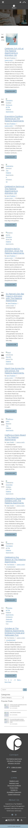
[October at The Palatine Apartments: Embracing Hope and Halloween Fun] (8, 616)
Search (4, 689)
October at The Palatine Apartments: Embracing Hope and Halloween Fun (14, 631)
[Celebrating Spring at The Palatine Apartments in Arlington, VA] (8, 173)
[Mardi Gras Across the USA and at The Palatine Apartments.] (8, 358)
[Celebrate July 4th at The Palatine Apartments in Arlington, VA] (8, 39)
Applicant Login (14, 783)
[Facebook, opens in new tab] (12, 814)
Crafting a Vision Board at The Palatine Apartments (15, 437)
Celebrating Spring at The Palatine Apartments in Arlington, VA (14, 189)
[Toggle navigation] (3, 2)
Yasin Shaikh (10, 442)
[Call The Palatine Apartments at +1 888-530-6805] (25, 2)
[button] (21, 2)
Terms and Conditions (14, 785)
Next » (19, 680)
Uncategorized (10, 567)
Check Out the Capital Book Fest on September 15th (18, 705)
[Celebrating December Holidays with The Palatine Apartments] (8, 487)
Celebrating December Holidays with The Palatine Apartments (15, 500)
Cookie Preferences (14, 794)
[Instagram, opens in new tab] (15, 814)
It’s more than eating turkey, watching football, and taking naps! (17, 721)
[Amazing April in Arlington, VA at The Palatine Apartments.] (8, 238)
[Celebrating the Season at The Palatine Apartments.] (8, 547)
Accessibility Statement (14, 792)
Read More (9, 91)
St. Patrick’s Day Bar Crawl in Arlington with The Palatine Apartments (15, 297)
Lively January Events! (15, 712)
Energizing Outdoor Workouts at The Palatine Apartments (14, 118)
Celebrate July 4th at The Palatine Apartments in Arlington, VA (14, 51)
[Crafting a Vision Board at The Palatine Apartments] (8, 425)
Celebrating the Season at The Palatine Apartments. (15, 559)
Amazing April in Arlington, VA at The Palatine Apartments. (14, 251)
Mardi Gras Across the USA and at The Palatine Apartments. (14, 370)
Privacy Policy (14, 788)
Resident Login (14, 781)
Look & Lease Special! (14, 826)
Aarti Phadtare (11, 58)
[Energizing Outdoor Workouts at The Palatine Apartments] (8, 105)
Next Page (8, 682)
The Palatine (10, 564)
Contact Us (14, 790)
